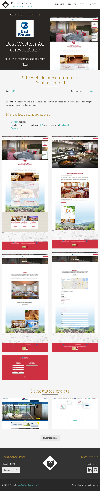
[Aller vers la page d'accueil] (50, 463)
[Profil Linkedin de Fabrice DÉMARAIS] (89, 470)
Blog (82, 4)
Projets (72, 4)
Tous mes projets (50, 437)
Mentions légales (77, 485)
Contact (92, 4)
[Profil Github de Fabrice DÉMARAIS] (95, 470)
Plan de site (87, 485)
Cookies (95, 485)
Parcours (59, 4)
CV (16, 470)
